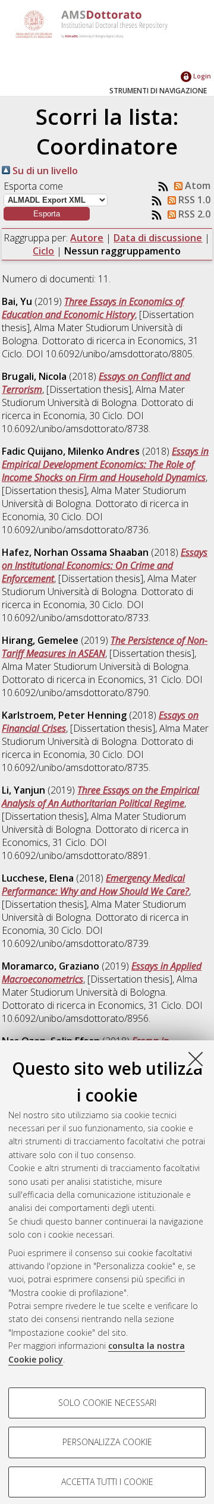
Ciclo (43, 250)
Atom (196, 185)
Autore (86, 237)
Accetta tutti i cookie (107, 1481)
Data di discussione (158, 237)
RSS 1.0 (193, 199)
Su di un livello (44, 170)
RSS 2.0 (193, 214)
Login (201, 75)
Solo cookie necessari (107, 1402)
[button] (47, 214)
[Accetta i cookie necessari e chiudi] (195, 1058)
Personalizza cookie (107, 1442)
